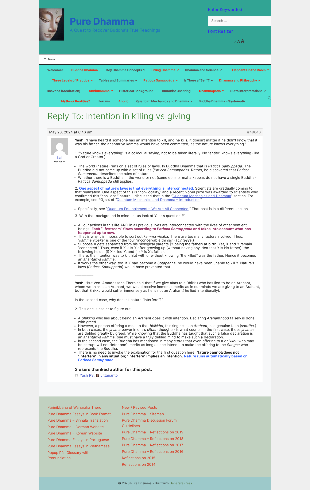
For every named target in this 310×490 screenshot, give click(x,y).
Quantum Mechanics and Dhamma (202, 196)
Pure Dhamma (102, 21)
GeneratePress (181, 483)
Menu (51, 59)
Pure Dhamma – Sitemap (143, 414)
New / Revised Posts (139, 407)
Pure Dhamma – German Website (75, 427)
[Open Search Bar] (269, 98)
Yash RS (87, 375)
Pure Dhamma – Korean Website (74, 433)
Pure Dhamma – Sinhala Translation (77, 420)
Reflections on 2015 (138, 458)
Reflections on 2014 (138, 464)
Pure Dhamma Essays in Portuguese (78, 440)
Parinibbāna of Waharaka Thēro (74, 407)
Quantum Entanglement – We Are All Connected (148, 209)
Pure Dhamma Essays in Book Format (79, 414)
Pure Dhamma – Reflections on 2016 (152, 451)
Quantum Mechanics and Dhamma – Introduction (158, 200)
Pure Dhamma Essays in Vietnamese (78, 446)
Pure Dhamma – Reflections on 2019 (152, 432)
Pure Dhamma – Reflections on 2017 (152, 445)
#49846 (254, 132)
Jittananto (109, 375)
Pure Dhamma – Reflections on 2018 (152, 439)
